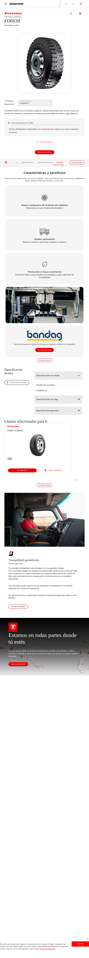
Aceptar (80, 944)
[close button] (87, 938)
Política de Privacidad (45, 949)
